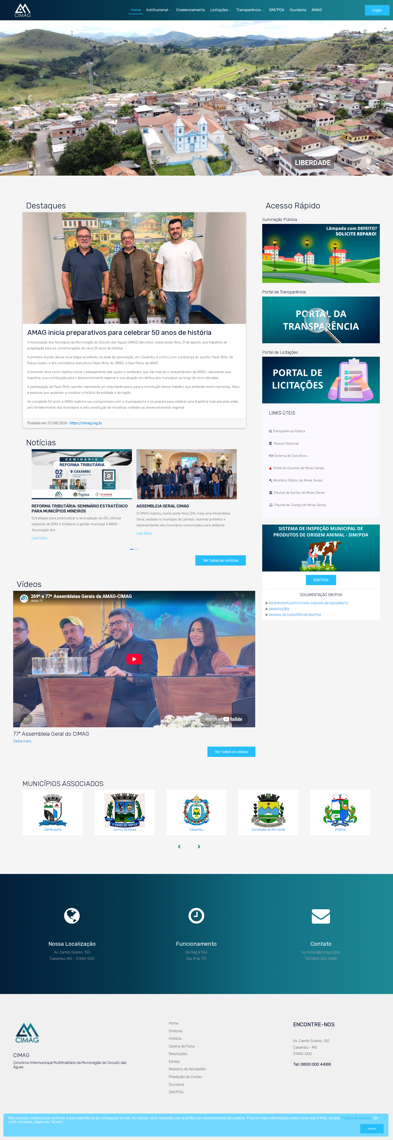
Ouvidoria (298, 10)
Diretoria (175, 1031)
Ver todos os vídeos (231, 752)
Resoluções (178, 1054)
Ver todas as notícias (220, 560)
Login (377, 10)
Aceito (372, 1128)
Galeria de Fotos (182, 1046)
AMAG (317, 10)
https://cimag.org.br (86, 423)
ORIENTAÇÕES (279, 609)
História (175, 1038)
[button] (29, 98)
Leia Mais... (41, 538)
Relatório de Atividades (187, 1069)
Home (136, 10)
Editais (174, 1061)
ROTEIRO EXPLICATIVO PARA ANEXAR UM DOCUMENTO (308, 603)
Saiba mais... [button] (23, 741)
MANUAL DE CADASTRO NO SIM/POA (295, 615)
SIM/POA (276, 10)
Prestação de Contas (185, 1077)
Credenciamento (190, 10)
